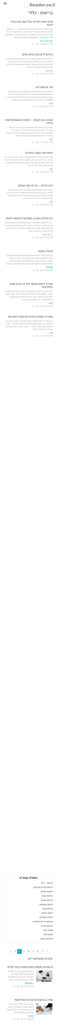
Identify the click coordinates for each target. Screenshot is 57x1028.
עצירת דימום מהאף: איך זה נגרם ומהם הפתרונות (31, 285)
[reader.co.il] (28, 3)
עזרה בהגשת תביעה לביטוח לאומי (33, 1000)
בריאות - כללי (47, 883)
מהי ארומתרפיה (44, 87)
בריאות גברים (47, 926)
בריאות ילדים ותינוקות (43, 887)
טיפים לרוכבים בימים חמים (37, 54)
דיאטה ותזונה (47, 913)
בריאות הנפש (47, 900)
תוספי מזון (48, 930)
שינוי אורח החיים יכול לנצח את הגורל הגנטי (31, 23)
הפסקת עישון (46, 938)
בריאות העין (47, 908)
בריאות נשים (47, 896)
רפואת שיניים (47, 891)
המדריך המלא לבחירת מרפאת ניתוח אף (30, 317)
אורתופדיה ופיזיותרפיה (43, 921)
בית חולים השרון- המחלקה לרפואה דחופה (29, 218)
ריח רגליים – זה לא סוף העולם (35, 186)
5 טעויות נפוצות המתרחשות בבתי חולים (30, 967)
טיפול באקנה (45, 251)
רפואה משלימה (46, 917)
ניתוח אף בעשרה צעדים (39, 153)
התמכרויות (48, 934)
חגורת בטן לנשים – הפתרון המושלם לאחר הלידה (29, 121)
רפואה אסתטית (46, 904)
